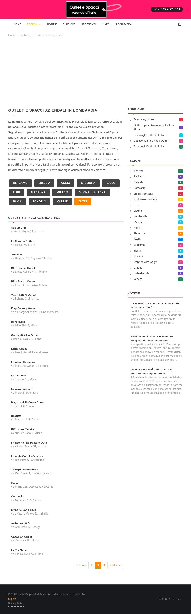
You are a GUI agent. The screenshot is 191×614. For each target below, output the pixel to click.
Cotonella (17, 496)
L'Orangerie (18, 375)
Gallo (14, 482)
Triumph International (25, 469)
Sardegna (139, 245)
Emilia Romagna (143, 193)
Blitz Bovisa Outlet (23, 268)
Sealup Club (19, 227)
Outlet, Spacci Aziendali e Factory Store (154, 127)
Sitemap (176, 599)
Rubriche (136, 109)
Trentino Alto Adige (145, 262)
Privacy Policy (16, 603)
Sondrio (39, 201)
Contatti (162, 599)
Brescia (44, 183)
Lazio (137, 205)
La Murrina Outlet (22, 241)
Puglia (137, 239)
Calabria (138, 182)
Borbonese (18, 321)
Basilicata (139, 176)
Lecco (110, 183)
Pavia (17, 201)
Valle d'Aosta (141, 273)
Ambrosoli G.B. (20, 523)
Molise (138, 228)
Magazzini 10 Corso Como (27, 402)
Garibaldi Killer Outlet (25, 335)
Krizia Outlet (19, 348)
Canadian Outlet (21, 536)
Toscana (138, 256)
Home (11, 35)
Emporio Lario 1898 (23, 509)
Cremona (88, 183)
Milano (62, 192)
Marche (138, 222)
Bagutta (16, 415)
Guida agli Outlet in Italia (149, 135)
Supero (12, 599)
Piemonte (139, 233)
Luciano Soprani (21, 388)
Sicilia (137, 250)
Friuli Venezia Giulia (145, 199)
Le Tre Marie (19, 550)
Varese (62, 201)
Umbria (138, 267)
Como (65, 183)
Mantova (38, 192)
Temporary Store (144, 119)
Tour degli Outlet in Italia (149, 146)
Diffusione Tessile (22, 429)
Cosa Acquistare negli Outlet (151, 140)
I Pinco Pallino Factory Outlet (29, 442)
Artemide (17, 254)
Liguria (138, 210)
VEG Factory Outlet (23, 294)
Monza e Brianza (92, 192)
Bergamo (20, 183)
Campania (139, 188)
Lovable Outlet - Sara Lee (27, 456)
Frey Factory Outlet (23, 308)
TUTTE (83, 201)
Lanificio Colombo (23, 362)
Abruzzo (139, 171)
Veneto (138, 279)
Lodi (16, 192)
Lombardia (25, 35)
